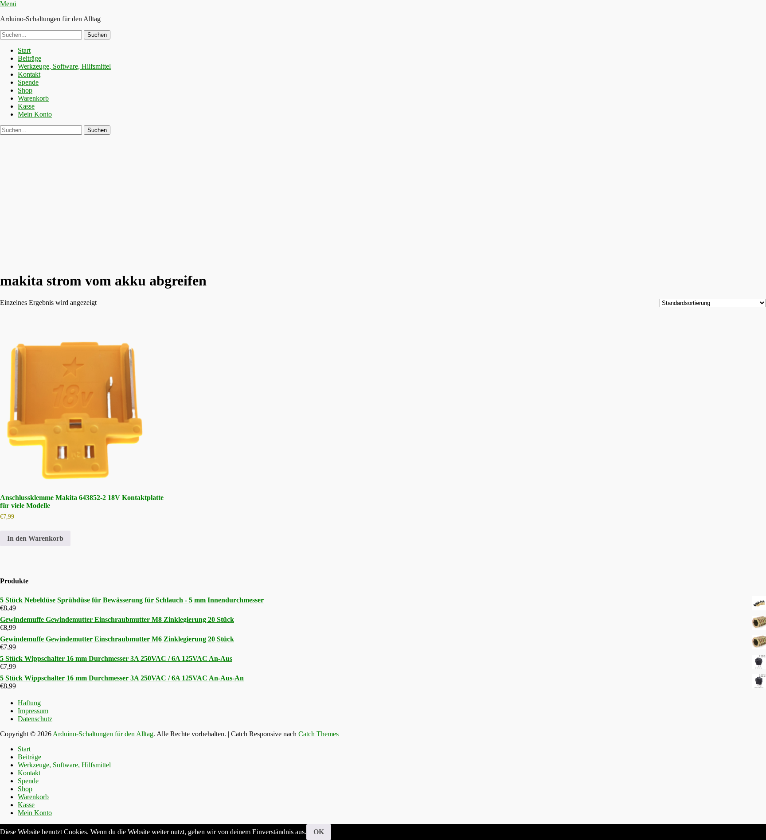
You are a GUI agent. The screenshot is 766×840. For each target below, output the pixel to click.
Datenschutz (35, 719)
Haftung (29, 703)
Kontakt (29, 74)
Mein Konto (35, 114)
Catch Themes (318, 734)
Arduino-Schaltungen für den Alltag (50, 19)
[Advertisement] (383, 201)
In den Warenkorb (35, 538)
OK (318, 832)
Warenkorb (33, 98)
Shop (25, 90)
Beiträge (29, 58)
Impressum (33, 711)
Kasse (26, 106)
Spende (28, 82)
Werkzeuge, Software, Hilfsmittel (64, 66)
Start (24, 50)
